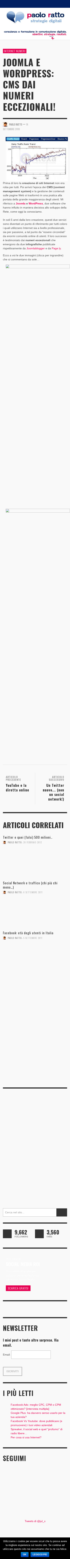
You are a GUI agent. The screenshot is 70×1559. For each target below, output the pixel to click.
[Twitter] (55, 4)
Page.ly (56, 248)
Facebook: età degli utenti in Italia (28, 932)
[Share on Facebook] (43, 124)
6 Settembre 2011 (33, 892)
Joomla (20, 203)
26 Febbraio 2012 (32, 842)
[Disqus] (35, 1029)
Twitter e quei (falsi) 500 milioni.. (27, 837)
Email (6, 1354)
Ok (24, 1554)
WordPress (35, 203)
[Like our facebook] (39, 1233)
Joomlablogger (35, 248)
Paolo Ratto (15, 842)
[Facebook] (25, 4)
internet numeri (14, 51)
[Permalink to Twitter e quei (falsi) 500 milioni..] (35, 863)
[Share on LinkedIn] (64, 124)
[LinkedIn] (40, 4)
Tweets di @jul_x (35, 1521)
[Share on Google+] (57, 124)
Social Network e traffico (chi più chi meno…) (30, 885)
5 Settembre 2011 (32, 938)
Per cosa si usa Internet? (26, 1437)
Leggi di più (40, 1554)
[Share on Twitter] (50, 124)
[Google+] (32, 4)
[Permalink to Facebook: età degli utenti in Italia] (35, 959)
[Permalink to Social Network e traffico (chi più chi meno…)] (35, 914)
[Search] (8, 4)
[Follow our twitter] (7, 1233)
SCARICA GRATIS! (18, 1288)
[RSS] (47, 4)
